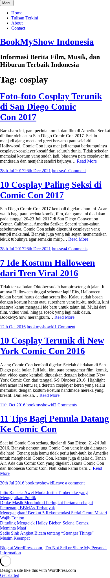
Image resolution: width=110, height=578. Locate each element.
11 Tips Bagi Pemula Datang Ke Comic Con (54, 423)
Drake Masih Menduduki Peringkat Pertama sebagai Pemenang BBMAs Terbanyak (46, 505)
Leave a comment (69, 482)
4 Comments (76, 248)
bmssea (58, 170)
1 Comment (75, 170)
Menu (6, 3)
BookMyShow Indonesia (47, 42)
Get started (9, 575)
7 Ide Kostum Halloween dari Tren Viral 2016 (47, 268)
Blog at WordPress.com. (21, 547)
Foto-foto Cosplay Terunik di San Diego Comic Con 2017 (51, 106)
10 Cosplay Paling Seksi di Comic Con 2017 (51, 190)
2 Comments (65, 404)
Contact (18, 28)
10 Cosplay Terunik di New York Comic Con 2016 (52, 345)
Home (16, 12)
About (17, 23)
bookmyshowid (40, 326)
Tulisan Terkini (24, 17)
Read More (87, 161)
